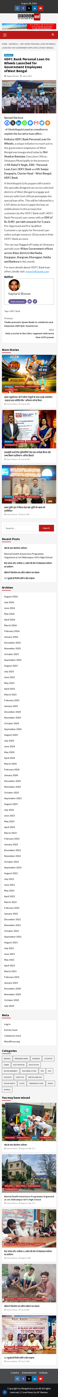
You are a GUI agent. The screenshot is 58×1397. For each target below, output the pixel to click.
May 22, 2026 (25, 514)
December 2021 (12, 919)
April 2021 (9, 965)
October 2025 (11, 654)
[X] (12, 123)
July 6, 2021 (27, 76)
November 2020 (12, 994)
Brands (7, 1059)
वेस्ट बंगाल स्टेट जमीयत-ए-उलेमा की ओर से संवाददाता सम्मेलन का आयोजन (28, 565)
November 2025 (12, 648)
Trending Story (11, 390)
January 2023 (11, 844)
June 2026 (9, 608)
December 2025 (12, 642)
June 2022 (9, 884)
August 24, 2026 (26, 1148)
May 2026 (9, 613)
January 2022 (11, 913)
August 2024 (11, 735)
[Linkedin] (18, 123)
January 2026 (11, 637)
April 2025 (9, 688)
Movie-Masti (9, 1083)
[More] (47, 123)
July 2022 (9, 879)
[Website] (35, 301)
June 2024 (9, 746)
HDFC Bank (15, 311)
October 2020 (11, 1000)
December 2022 (12, 850)
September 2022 (13, 867)
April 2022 (9, 896)
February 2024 (11, 769)
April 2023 (9, 827)
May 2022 (9, 890)
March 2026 (10, 625)
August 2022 (11, 873)
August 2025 (11, 665)
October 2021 (11, 931)
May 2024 (9, 752)
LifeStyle (20, 1077)
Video (50, 1083)
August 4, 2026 (25, 1258)
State (22, 1083)
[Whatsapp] (24, 123)
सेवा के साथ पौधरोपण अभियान (15, 548)
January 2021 (11, 982)
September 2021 (13, 936)
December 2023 (12, 781)
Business (8, 55)
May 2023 (9, 821)
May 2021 (9, 959)
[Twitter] (41, 123)
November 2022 (12, 856)
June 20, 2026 (25, 459)
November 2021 (12, 925)
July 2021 (9, 948)
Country (48, 1059)
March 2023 (10, 833)
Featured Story (33, 386)
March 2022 (10, 902)
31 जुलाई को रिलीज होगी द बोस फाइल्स (19, 578)
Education (34, 1065)
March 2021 (10, 971)
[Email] (29, 301)
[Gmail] (36, 123)
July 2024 (9, 740)
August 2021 (11, 942)
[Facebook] (7, 123)
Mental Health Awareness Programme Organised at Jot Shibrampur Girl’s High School (28, 555)
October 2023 (11, 792)
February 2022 (11, 907)
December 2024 (12, 711)
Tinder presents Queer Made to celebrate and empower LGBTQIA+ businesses (28, 322)
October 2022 (11, 861)
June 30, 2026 (25, 404)
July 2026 (9, 602)
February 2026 (11, 631)
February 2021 (11, 977)
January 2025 (11, 706)
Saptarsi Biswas (13, 76)
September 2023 (13, 798)
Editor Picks (19, 386)
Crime (6, 1065)
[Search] (53, 34)
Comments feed (12, 1035)
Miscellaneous (35, 1077)
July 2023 (9, 809)
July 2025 (9, 671)
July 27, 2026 (25, 1361)
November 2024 (12, 717)
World (7, 1090)
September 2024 (13, 729)
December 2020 (12, 988)
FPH (49, 1071)
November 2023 (12, 786)
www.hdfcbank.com (37, 271)
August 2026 (11, 596)
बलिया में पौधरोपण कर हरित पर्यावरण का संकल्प (21, 572)
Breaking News (21, 1059)
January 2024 (11, 775)
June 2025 (9, 677)
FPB (42, 1071)
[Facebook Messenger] (30, 123)
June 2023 (9, 815)
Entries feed (10, 1030)
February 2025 (11, 700)
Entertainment (11, 1071)
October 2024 (11, 723)
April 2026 (9, 619)
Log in (7, 1024)
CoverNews (27, 1392)
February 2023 (11, 838)
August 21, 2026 (26, 1203)
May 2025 (9, 683)
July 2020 (9, 1006)
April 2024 (9, 758)
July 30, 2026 (25, 1310)
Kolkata (8, 1077)
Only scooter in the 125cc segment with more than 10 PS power (29, 333)
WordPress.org (12, 1041)
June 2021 (9, 954)
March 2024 (10, 763)
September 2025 (13, 660)
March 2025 (10, 694)
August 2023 (11, 804)
